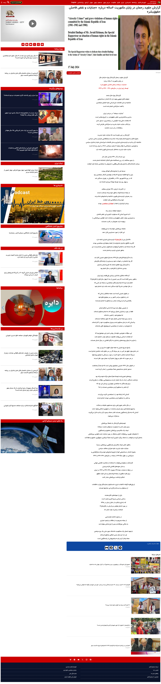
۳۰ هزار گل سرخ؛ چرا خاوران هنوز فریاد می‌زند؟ (117, 605)
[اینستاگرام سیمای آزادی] (38, 44)
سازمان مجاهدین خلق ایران (69, 670)
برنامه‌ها (134, 3)
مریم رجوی (106, 3)
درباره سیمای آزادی (153, 667)
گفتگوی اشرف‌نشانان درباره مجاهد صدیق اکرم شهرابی (21, 406)
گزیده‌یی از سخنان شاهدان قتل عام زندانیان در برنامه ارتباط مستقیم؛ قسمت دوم (21, 74)
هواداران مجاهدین (107, 204)
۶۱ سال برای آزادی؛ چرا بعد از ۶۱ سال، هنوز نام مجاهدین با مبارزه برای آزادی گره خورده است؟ (20, 57)
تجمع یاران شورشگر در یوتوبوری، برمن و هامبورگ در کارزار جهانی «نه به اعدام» (109, 564)
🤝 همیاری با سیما (16, 2)
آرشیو (86, 3)
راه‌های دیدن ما (154, 673)
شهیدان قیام (142, 3)
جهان (91, 3)
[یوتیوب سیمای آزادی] (30, 44)
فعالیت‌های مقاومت (74, 73)
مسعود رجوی (98, 3)
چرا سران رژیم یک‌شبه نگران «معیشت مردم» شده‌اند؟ (21, 95)
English (73, 3)
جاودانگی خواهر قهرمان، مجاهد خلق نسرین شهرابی (22, 335)
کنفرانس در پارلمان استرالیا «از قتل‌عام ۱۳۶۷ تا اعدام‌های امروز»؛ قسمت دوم (110, 645)
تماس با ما (155, 670)
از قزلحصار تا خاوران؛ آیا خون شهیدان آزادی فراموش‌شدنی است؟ (113, 625)
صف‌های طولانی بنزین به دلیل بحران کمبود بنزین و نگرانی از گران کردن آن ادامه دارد (22, 256)
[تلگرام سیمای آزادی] (26, 44)
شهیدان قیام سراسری (71, 667)
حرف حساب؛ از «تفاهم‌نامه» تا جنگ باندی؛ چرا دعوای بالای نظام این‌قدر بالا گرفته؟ (21, 114)
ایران (122, 3)
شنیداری (128, 3)
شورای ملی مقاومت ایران (70, 677)
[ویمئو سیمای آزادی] (22, 44)
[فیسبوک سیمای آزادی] (42, 44)
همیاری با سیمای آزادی (152, 677)
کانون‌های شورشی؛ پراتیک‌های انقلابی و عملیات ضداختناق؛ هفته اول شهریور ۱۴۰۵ (23, 149)
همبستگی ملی (72, 673)
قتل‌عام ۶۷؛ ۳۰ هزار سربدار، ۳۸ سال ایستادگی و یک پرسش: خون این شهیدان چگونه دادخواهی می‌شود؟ (103, 585)
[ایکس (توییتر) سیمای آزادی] (34, 44)
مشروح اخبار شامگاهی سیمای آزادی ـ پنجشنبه (23, 233)
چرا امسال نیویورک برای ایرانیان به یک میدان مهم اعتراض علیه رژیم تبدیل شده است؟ (22, 389)
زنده (4, 3)
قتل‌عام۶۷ (118, 240)
